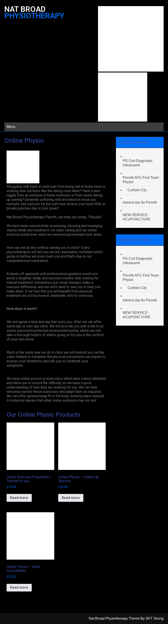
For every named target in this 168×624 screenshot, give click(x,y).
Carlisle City (137, 190)
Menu (11, 127)
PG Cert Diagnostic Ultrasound (138, 163)
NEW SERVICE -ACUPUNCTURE (136, 217)
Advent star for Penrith (140, 202)
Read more (19, 498)
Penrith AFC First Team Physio (141, 180)
